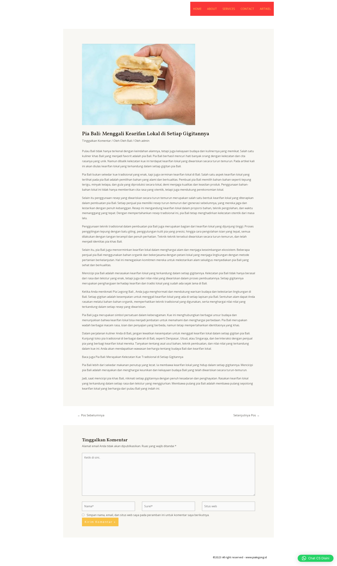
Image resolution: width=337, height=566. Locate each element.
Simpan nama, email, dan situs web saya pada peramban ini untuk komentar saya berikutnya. (148, 515)
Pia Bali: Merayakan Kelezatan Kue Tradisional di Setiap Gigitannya (139, 357)
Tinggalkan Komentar (96, 141)
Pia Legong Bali (123, 292)
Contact (247, 9)
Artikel (265, 9)
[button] (315, 558)
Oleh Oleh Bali (122, 141)
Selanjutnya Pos (246, 415)
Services (229, 9)
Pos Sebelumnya (90, 415)
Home (197, 9)
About (212, 9)
